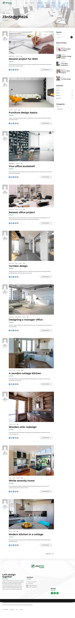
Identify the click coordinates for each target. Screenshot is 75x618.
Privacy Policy (12, 609)
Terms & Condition (5, 609)
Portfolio (39, 2)
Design (16, 209)
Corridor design (18, 266)
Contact (53, 2)
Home (26, 2)
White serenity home (22, 480)
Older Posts (48, 553)
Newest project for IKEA (23, 58)
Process (46, 2)
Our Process (21, 609)
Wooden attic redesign (23, 427)
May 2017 (57, 90)
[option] (31, 92)
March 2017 (58, 95)
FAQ (17, 609)
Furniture (10, 109)
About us (32, 2)
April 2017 (58, 92)
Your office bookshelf (22, 166)
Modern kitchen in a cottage (26, 534)
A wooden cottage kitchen (25, 373)
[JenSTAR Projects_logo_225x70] (37, 566)
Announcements (12, 56)
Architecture (11, 209)
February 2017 (58, 98)
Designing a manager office (26, 319)
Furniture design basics (23, 112)
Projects (17, 56)
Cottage (10, 370)
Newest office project (22, 212)
